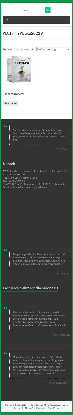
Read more (10, 103)
